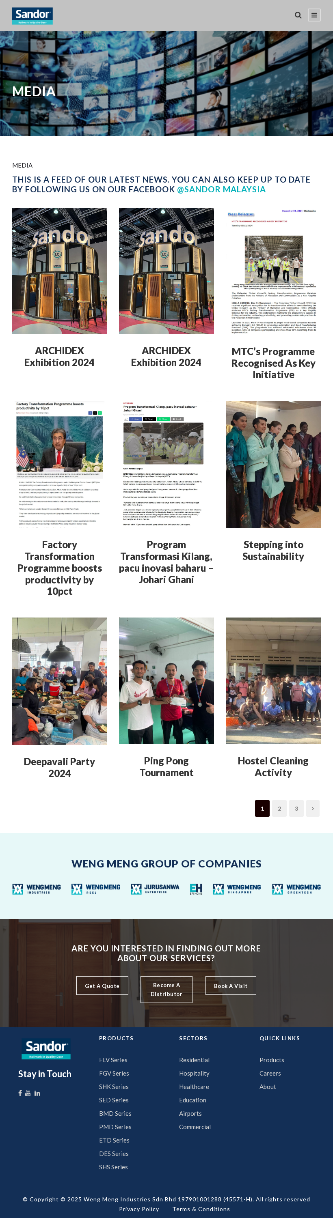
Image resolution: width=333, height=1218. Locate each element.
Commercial (195, 1126)
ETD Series (114, 1140)
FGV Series (114, 1073)
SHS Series (113, 1167)
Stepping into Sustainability (273, 550)
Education (192, 1100)
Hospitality (194, 1073)
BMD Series (115, 1113)
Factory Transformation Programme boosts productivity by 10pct (59, 567)
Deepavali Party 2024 (59, 767)
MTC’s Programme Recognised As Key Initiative (273, 363)
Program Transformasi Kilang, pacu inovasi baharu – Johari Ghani (166, 561)
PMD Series (115, 1126)
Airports (190, 1113)
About (267, 1086)
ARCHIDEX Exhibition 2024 (59, 356)
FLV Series (113, 1059)
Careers (270, 1073)
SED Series (114, 1100)
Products (271, 1059)
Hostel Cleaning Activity (273, 766)
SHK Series (114, 1086)
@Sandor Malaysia (221, 189)
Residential (194, 1059)
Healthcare (194, 1086)
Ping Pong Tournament (166, 766)
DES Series (114, 1153)
